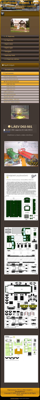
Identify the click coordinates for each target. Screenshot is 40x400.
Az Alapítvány (8, 40)
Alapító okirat (8, 44)
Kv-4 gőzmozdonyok (10, 94)
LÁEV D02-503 (10, 87)
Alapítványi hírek (9, 55)
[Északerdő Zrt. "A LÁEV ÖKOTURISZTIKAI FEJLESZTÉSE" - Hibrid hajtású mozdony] (20, 119)
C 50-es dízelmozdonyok (11, 79)
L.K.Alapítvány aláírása (11, 59)
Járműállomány (9, 69)
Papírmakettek (9, 73)
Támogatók (7, 51)
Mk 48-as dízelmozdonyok (11, 81)
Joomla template (15, 398)
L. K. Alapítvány (9, 36)
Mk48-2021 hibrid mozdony (12, 102)
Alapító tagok (8, 48)
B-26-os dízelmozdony (10, 76)
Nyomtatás (6, 132)
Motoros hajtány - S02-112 (11, 99)
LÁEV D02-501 (10, 84)
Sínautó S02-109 (9, 97)
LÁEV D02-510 (10, 89)
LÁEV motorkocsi (9, 92)
